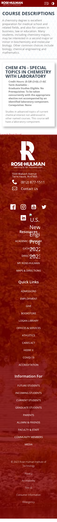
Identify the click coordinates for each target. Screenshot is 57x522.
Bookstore (28, 313)
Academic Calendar (28, 241)
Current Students (28, 400)
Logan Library (28, 320)
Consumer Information (28, 494)
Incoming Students (28, 393)
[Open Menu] (46, 3)
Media (29, 444)
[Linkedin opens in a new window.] (23, 218)
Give (28, 306)
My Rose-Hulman (28, 263)
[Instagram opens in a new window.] (23, 207)
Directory (28, 255)
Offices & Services (29, 328)
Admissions (28, 291)
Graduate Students (28, 407)
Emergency (28, 502)
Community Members (28, 437)
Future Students (28, 385)
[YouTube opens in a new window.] (33, 207)
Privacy (28, 473)
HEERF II (28, 350)
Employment (28, 298)
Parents (28, 415)
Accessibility (28, 480)
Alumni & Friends (28, 422)
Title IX (28, 487)
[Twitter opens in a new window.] (44, 207)
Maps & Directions (28, 270)
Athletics (28, 335)
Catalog (28, 248)
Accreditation (28, 365)
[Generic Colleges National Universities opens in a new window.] (33, 218)
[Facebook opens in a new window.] (13, 207)
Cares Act (28, 343)
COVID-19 (28, 357)
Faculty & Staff (28, 429)
